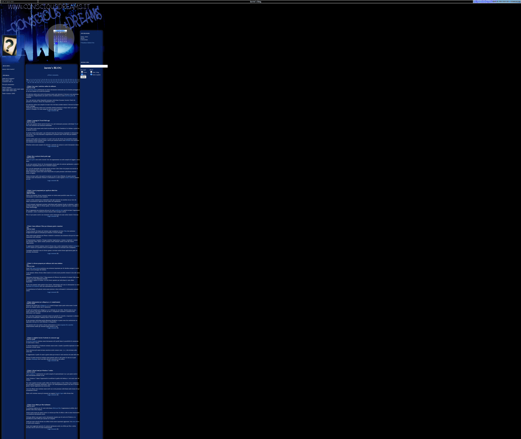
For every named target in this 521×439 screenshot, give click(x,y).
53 (45, 82)
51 (40, 82)
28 (36, 81)
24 (27, 81)
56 (52, 82)
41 (68, 81)
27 (34, 81)
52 (43, 82)
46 (28, 82)
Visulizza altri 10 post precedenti (60, 47)
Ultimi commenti (53, 75)
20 (71, 79)
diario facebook (70, 177)
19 (68, 79)
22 (75, 79)
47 (30, 82)
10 (46, 79)
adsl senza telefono (35, 268)
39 (63, 81)
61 (65, 82)
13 (53, 79)
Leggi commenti (51, 110)
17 (63, 79)
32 (46, 81)
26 (32, 81)
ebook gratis (31, 159)
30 (41, 81)
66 (77, 82)
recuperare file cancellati (66, 325)
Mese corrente (60, 45)
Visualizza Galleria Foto (87, 42)
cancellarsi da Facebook (32, 286)
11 (49, 79)
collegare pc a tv (44, 305)
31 (44, 81)
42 (71, 81)
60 (62, 82)
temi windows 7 (31, 374)
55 (50, 82)
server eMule (75, 421)
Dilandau (68, 140)
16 (61, 79)
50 (38, 82)
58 (57, 82)
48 (33, 82)
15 (58, 79)
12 (51, 79)
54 (47, 82)
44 (76, 81)
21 (73, 79)
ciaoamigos (34, 359)
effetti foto (72, 195)
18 (66, 79)
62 (67, 82)
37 (58, 81)
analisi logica (59, 393)
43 (73, 81)
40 (66, 81)
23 (78, 79)
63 (69, 82)
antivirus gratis (69, 95)
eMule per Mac (57, 408)
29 (39, 81)
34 (51, 81)
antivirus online (32, 89)
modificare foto (59, 210)
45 (78, 81)
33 (49, 81)
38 (61, 81)
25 (29, 81)
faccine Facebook (32, 341)
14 (56, 79)
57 (55, 82)
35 (54, 81)
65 (74, 82)
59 (60, 82)
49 (35, 82)
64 (72, 82)
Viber (65, 231)
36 (56, 81)
